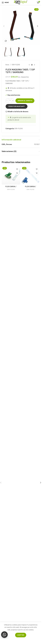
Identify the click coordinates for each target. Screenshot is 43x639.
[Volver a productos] (32, 64)
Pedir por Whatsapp (16, 106)
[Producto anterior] (29, 64)
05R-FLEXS (16, 65)
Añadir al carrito (25, 100)
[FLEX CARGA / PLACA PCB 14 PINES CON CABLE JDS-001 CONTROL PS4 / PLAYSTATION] (30, 175)
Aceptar (20, 635)
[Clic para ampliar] (5, 40)
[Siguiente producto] (34, 64)
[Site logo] (20, 2)
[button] (4, 26)
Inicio (7, 65)
